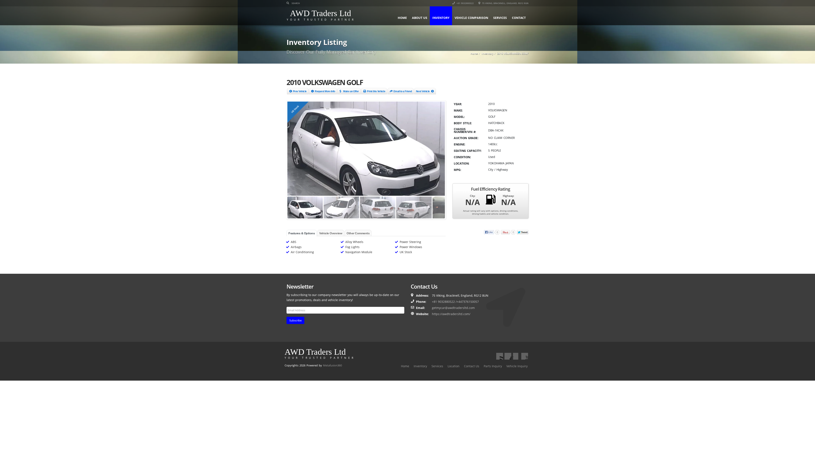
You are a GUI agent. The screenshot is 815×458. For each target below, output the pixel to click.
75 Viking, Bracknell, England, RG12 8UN (504, 3)
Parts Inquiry (493, 366)
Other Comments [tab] (358, 233)
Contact (519, 18)
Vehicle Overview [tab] (330, 233)
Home (402, 18)
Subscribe (295, 320)
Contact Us (471, 366)
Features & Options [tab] (301, 233)
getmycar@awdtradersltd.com (453, 308)
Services (500, 18)
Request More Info (325, 91)
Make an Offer (351, 91)
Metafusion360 (332, 365)
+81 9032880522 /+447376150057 (455, 302)
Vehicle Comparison (471, 18)
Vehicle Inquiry (517, 366)
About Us (419, 18)
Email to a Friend (402, 91)
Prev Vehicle (300, 91)
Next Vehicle (423, 91)
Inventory (441, 18)
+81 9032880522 (465, 3)
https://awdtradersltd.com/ (451, 314)
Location (453, 366)
